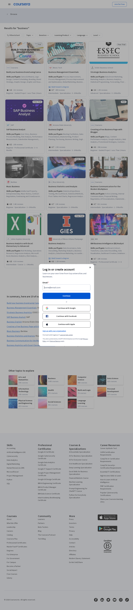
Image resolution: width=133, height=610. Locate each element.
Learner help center (66, 335)
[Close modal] (90, 267)
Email (46, 282)
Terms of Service (55, 341)
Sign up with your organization (54, 331)
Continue (66, 296)
